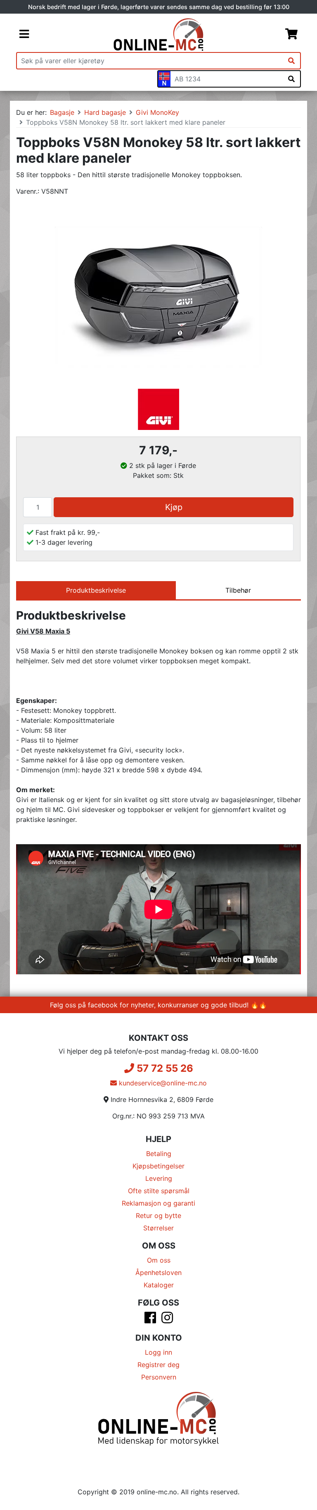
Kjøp (173, 507)
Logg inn (158, 1352)
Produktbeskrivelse (96, 590)
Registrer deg (158, 1364)
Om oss (158, 1260)
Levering (158, 1178)
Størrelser (158, 1228)
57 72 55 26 (163, 1068)
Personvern (158, 1377)
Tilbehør (238, 590)
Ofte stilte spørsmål (158, 1191)
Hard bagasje (105, 112)
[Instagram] (167, 1320)
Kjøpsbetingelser (158, 1166)
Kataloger (159, 1285)
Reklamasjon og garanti (158, 1203)
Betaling (158, 1153)
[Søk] (291, 60)
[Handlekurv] (291, 34)
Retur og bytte (158, 1215)
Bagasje (62, 112)
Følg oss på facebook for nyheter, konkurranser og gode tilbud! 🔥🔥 (158, 1005)
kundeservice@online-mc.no (162, 1083)
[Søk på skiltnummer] (291, 78)
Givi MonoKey (157, 112)
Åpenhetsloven (158, 1272)
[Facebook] (150, 1320)
